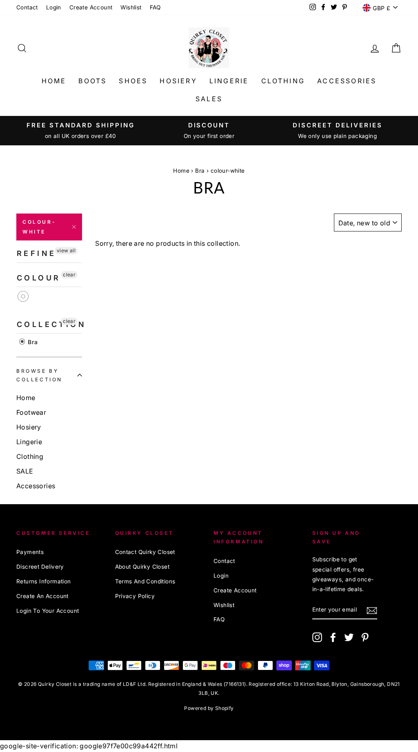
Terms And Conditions (145, 581)
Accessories (346, 81)
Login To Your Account (47, 610)
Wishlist (130, 7)
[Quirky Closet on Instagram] (317, 637)
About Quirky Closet (142, 566)
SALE (24, 471)
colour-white (39, 227)
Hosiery (178, 81)
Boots (92, 81)
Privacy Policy (135, 596)
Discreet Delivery (40, 566)
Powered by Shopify (208, 708)
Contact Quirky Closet (145, 552)
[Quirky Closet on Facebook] (333, 637)
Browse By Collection (39, 375)
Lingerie (229, 81)
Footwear (31, 412)
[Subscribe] (372, 610)
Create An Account (42, 596)
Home (54, 81)
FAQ (155, 7)
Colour (38, 278)
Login (53, 7)
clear (69, 274)
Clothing (283, 81)
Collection (49, 324)
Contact (27, 7)
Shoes (133, 81)
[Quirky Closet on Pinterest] (365, 637)
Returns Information (43, 581)
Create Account (91, 7)
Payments (30, 552)
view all (66, 250)
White (23, 296)
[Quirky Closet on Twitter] (349, 637)
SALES (209, 99)
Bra (200, 170)
